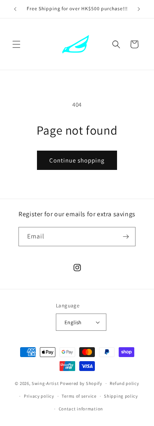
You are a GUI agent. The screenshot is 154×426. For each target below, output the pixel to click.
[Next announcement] (139, 9)
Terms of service (79, 396)
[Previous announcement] (15, 9)
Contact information (81, 409)
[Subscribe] (126, 236)
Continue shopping (77, 160)
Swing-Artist (45, 383)
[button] (16, 44)
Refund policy (124, 383)
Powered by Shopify (81, 383)
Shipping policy (121, 396)
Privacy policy (39, 396)
